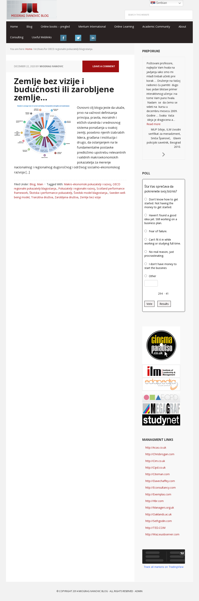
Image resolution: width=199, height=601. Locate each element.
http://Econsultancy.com (160, 487)
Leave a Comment (104, 66)
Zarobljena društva (66, 197)
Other (152, 276)
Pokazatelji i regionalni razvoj (76, 188)
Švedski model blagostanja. (91, 193)
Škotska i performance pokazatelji (50, 193)
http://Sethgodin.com (158, 521)
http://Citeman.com (157, 474)
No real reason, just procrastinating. (159, 253)
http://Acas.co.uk (155, 447)
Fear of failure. (158, 231)
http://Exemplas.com (158, 494)
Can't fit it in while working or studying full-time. (162, 241)
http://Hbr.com (154, 501)
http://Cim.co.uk (155, 461)
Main (40, 184)
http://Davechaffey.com (160, 481)
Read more (154, 124)
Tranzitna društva (42, 197)
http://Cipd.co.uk (155, 467)
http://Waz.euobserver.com (162, 534)
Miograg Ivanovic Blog (93, 591)
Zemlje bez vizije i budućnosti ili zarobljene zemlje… (64, 89)
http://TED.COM (155, 528)
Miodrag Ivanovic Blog (31, 9)
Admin (138, 591)
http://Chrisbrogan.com (159, 454)
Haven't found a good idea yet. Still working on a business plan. (160, 219)
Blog (32, 184)
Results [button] (164, 304)
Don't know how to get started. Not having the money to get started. (161, 203)
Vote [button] (149, 304)
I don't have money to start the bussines (160, 266)
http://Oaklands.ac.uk (158, 514)
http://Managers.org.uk (159, 507)
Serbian (161, 2)
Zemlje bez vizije (90, 197)
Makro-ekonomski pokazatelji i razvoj (87, 184)
